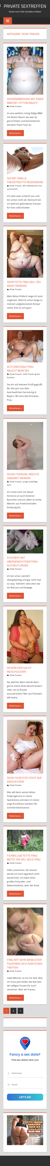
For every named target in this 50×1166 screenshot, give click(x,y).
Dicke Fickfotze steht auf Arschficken (24, 780)
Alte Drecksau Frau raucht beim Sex (20, 369)
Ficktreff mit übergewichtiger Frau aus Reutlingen (22, 561)
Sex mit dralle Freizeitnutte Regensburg (25, 180)
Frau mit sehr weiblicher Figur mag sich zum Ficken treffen (24, 964)
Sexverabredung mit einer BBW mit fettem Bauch (25, 101)
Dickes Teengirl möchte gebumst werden (23, 476)
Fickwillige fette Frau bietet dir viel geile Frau (24, 857)
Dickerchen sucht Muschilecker (19, 670)
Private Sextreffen (25, 6)
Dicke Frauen (16, 106)
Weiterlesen (14, 133)
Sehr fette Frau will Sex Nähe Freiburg (24, 284)
